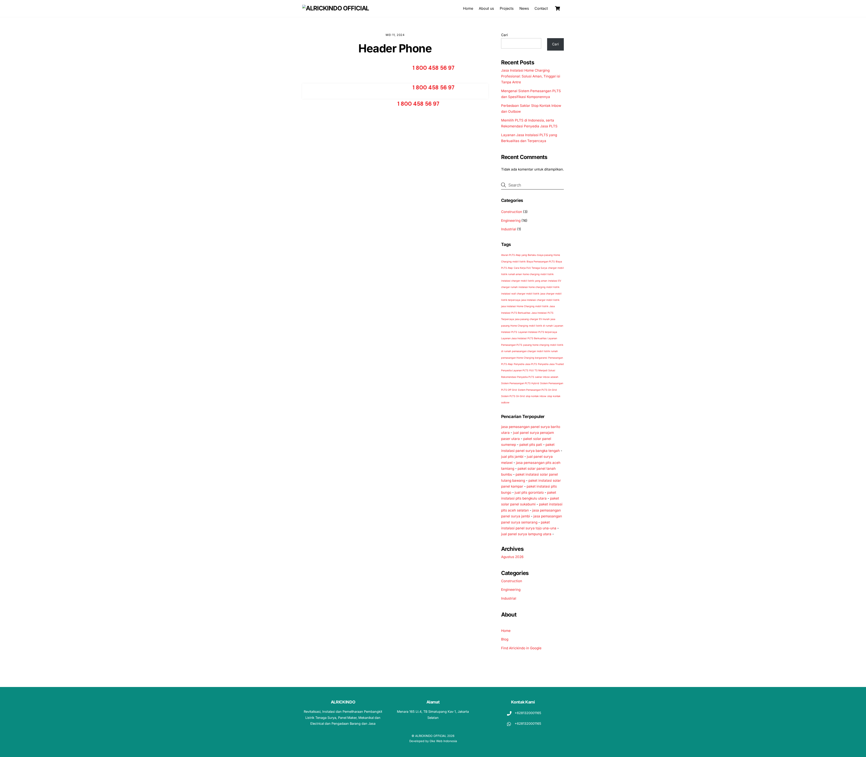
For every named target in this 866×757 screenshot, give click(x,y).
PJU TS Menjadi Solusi (542, 370)
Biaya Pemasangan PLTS (541, 261)
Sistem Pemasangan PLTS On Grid (537, 389)
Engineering (511, 220)
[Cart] (557, 8)
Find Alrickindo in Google (521, 648)
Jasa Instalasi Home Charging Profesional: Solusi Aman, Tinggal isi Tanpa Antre (530, 76)
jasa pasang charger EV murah (532, 319)
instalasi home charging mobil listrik (539, 287)
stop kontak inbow (536, 396)
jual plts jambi (512, 456)
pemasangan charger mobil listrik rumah (535, 351)
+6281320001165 (527, 713)
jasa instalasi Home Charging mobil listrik (524, 306)
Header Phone (395, 48)
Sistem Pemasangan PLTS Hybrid (520, 383)
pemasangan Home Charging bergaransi (524, 357)
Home (468, 8)
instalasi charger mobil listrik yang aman (524, 280)
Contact (541, 8)
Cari (504, 35)
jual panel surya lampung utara (526, 534)
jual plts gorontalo (529, 492)
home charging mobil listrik (538, 274)
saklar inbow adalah (546, 377)
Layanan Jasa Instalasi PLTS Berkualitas (524, 338)
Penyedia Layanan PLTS (514, 370)
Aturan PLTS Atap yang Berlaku (518, 255)
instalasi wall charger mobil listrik (520, 293)
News (524, 8)
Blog (504, 639)
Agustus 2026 (512, 557)
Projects (507, 8)
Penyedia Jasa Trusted (551, 364)
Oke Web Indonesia (443, 741)
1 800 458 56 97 (433, 67)
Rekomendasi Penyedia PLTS (517, 377)
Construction (511, 212)
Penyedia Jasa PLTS (525, 364)
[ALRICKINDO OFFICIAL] (335, 8)
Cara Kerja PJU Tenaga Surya (530, 267)
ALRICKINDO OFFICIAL (430, 736)
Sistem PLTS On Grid (513, 396)
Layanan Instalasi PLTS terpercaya (537, 332)
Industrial (508, 229)
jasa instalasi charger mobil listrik (540, 300)
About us (486, 8)
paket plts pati (530, 444)
